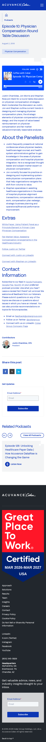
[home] (16, 5)
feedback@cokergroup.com (28, 316)
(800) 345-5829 (9, 658)
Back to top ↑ (8, 738)
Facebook (7, 646)
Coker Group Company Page (23, 325)
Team (4, 597)
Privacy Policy (9, 614)
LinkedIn (6, 633)
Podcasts (8, 20)
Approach (7, 585)
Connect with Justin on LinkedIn (18, 255)
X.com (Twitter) (9, 638)
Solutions (6, 589)
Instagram (7, 642)
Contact (6, 610)
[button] (41, 5)
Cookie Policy (8, 618)
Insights (6, 602)
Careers (6, 606)
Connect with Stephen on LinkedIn (19, 261)
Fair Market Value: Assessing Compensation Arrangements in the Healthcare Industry (19, 239)
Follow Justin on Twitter (13, 249)
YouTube (6, 650)
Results (5, 593)
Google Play (7, 284)
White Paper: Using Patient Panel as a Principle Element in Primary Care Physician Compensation (20, 227)
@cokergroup (33, 319)
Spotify (17, 284)
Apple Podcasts (34, 281)
